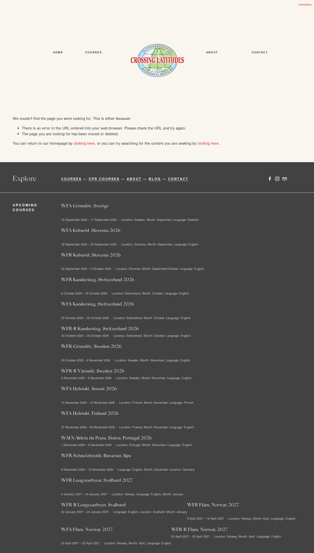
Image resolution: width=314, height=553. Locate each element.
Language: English (186, 244)
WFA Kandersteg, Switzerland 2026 (97, 303)
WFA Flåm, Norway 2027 (87, 529)
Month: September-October (160, 268)
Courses (93, 52)
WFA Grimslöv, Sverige (84, 205)
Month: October (152, 293)
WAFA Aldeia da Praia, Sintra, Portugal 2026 (106, 437)
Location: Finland (130, 402)
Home (58, 52)
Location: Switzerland (126, 293)
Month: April (261, 518)
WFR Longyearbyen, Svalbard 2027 (97, 480)
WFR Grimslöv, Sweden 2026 (91, 346)
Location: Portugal (128, 445)
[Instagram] (277, 178)
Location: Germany (182, 469)
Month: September (159, 219)
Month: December (154, 445)
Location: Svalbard (152, 512)
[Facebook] (270, 178)
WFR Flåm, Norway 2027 (213, 504)
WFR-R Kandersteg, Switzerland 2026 (100, 328)
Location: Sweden (133, 219)
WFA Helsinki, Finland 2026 (90, 413)
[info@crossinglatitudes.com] (284, 178)
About (212, 52)
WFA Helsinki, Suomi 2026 (89, 388)
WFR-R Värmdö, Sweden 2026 (92, 370)
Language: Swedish (186, 219)
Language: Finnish (181, 402)
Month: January (173, 494)
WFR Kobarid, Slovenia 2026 (91, 254)
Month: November (152, 360)
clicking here (84, 143)
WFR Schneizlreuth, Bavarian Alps (96, 455)
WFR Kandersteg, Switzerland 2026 (97, 279)
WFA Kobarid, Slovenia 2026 (90, 230)
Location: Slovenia (133, 244)
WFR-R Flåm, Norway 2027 (199, 529)
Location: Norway (123, 494)
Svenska (305, 4)
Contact (260, 52)
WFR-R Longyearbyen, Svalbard (93, 504)
